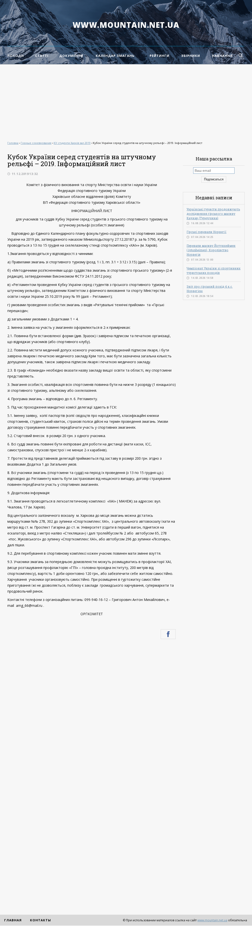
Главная (13, 920)
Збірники (190, 55)
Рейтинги (159, 55)
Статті (41, 55)
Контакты (40, 920)
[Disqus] (91, 708)
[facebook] (168, 634)
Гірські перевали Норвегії (206, 232)
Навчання (222, 55)
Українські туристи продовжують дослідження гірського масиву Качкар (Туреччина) (213, 213)
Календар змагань (115, 55)
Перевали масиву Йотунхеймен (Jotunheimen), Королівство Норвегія (211, 250)
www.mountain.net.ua (126, 25)
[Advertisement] (126, 101)
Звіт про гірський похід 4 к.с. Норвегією (210, 288)
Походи (15, 55)
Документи (71, 55)
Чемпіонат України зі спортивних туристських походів (213, 270)
